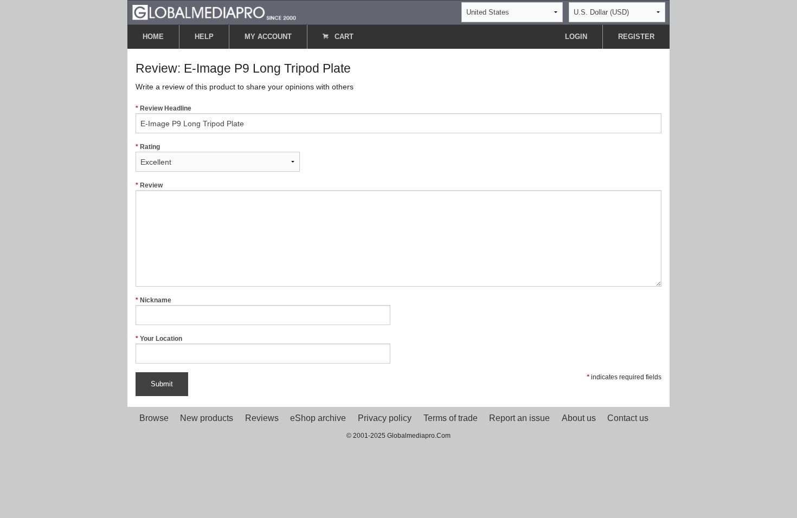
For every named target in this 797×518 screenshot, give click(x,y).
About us (579, 418)
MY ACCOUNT (268, 37)
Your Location (161, 338)
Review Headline (165, 108)
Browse (154, 418)
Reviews (262, 418)
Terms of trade (450, 418)
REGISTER (636, 37)
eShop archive (318, 418)
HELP (204, 37)
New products (206, 418)
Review (151, 185)
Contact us (627, 418)
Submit (162, 384)
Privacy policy (385, 418)
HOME (153, 37)
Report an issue (519, 418)
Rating (150, 147)
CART (342, 37)
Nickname (155, 300)
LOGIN (576, 37)
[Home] (214, 11)
